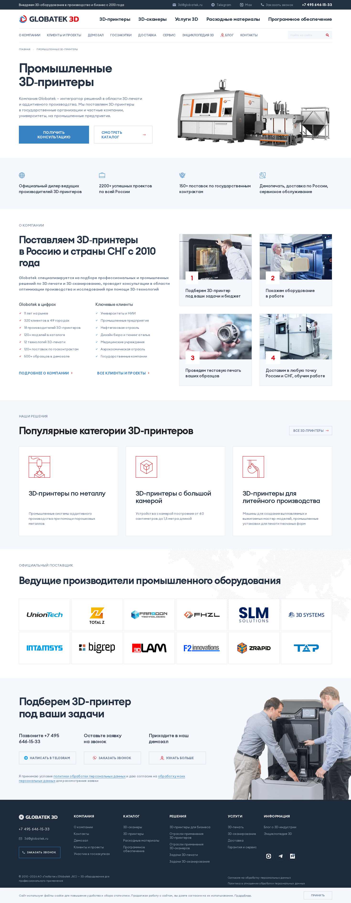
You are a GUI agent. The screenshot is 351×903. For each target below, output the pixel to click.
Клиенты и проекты (64, 35)
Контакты (249, 35)
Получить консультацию (53, 134)
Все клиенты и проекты (121, 373)
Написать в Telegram (50, 758)
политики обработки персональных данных (89, 776)
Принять (318, 895)
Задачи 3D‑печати (184, 855)
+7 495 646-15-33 (317, 4)
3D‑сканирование (242, 834)
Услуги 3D (186, 19)
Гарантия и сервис (242, 847)
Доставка (147, 35)
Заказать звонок (115, 758)
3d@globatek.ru (190, 5)
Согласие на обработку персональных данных (259, 877)
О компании (29, 35)
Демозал (96, 35)
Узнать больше (180, 758)
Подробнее (242, 895)
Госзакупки (121, 35)
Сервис (169, 35)
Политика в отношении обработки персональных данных (266, 883)
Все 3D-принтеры (308, 431)
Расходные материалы (233, 19)
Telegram (224, 5)
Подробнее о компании (44, 373)
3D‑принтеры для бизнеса (190, 827)
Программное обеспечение (300, 19)
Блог (229, 35)
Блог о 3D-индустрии (280, 827)
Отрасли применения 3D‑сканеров (186, 846)
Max (248, 5)
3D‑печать (236, 827)
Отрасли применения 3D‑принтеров (186, 835)
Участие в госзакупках (92, 854)
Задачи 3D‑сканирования (190, 861)
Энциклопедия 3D (198, 35)
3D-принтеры (114, 19)
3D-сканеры (152, 19)
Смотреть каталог (111, 134)
